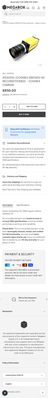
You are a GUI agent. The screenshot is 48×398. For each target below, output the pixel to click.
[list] (24, 48)
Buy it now (24, 114)
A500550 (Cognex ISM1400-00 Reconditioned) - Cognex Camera (24, 23)
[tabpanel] (24, 228)
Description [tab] (7, 205)
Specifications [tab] (22, 205)
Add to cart (32, 107)
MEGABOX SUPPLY (14, 392)
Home (4, 21)
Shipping (5, 94)
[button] (44, 8)
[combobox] (24, 13)
